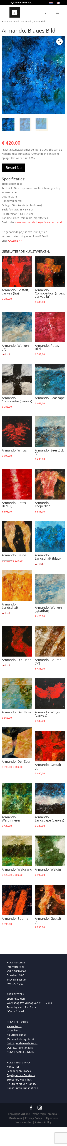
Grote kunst (14, 1030)
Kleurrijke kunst (16, 1034)
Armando (15, 21)
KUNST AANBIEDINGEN (20, 1052)
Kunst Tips (13, 1066)
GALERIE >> (15, 240)
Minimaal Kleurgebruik (20, 1039)
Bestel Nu (14, 167)
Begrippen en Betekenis (21, 1075)
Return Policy (43, 1122)
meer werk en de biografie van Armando (39, 222)
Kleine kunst (14, 1026)
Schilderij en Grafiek (19, 1071)
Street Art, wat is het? (19, 1079)
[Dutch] (51, 3)
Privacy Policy (33, 1118)
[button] (59, 41)
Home (5, 21)
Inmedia (52, 1114)
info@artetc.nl (15, 966)
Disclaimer (15, 1118)
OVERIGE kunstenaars (20, 1047)
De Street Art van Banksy (21, 1084)
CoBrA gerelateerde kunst (22, 1043)
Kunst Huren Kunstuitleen (22, 1088)
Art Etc (25, 1114)
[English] (58, 3)
